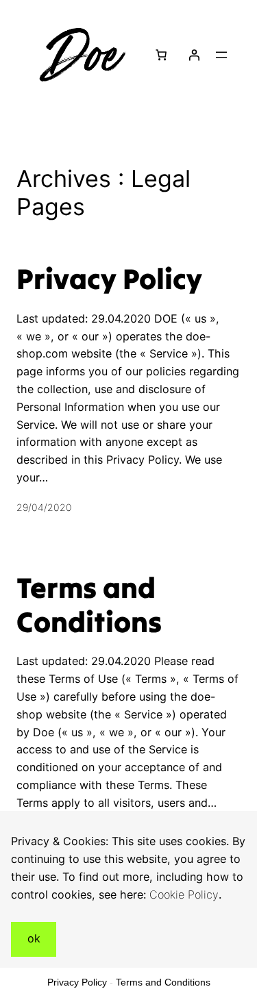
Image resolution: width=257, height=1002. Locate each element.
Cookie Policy (184, 894)
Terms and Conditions (89, 605)
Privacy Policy (109, 279)
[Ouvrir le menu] (221, 55)
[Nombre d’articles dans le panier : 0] (160, 54)
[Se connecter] (194, 54)
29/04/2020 (44, 507)
